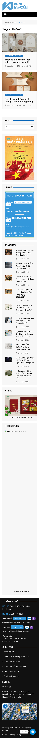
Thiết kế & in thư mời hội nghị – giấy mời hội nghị (17, 61)
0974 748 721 (20, 202)
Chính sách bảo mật (11, 676)
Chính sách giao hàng (12, 661)
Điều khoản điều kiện (12, 671)
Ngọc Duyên (11, 66)
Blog (19, 734)
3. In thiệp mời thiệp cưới (14, 55)
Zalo (29, 202)
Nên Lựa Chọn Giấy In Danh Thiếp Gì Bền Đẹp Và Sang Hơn (24, 265)
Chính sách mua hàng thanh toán (16, 657)
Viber (8, 204)
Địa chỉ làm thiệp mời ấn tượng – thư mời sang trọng (19, 100)
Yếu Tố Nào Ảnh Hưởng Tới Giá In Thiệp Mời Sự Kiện (23, 347)
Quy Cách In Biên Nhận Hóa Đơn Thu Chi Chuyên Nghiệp (25, 320)
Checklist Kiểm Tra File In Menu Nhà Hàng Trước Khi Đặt (25, 279)
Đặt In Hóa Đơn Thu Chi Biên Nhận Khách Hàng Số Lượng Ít (24, 333)
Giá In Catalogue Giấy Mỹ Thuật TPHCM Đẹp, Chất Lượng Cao (25, 360)
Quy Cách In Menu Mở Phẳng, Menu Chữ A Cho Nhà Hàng (24, 252)
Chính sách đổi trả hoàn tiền (15, 666)
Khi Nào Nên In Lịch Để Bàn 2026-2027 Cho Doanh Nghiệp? (24, 307)
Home (4, 734)
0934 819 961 (19, 218)
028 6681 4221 (24, 195)
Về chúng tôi (9, 652)
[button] (33, 732)
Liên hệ (12, 734)
